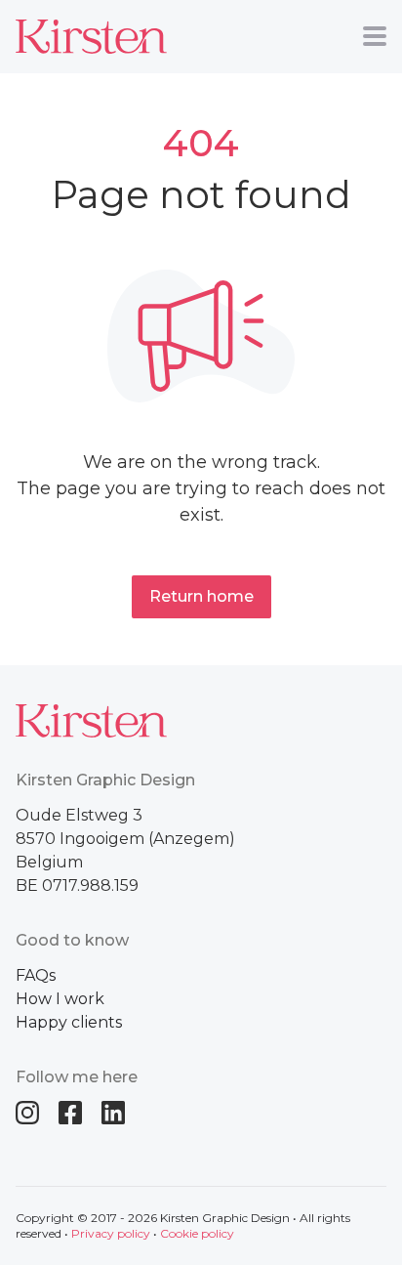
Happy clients (69, 1022)
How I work (60, 999)
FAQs (36, 975)
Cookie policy (197, 1233)
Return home (201, 596)
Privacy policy (110, 1233)
